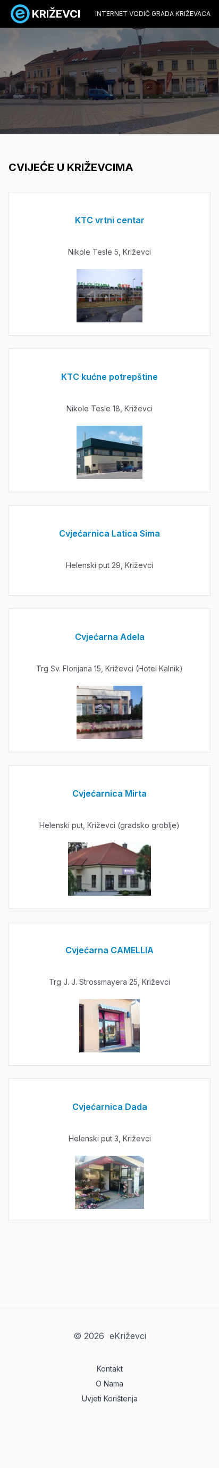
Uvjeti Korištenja (110, 1398)
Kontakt (110, 1368)
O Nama (109, 1383)
